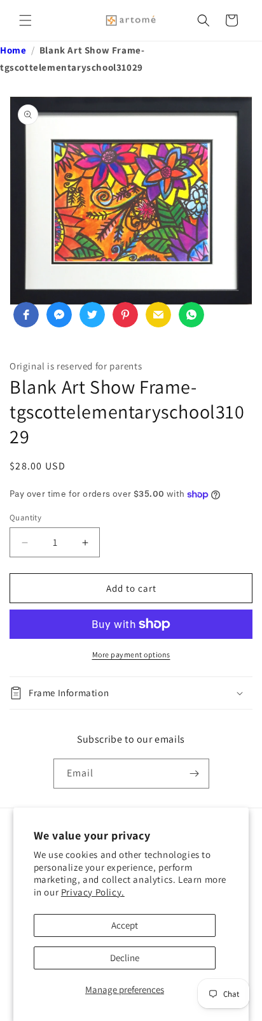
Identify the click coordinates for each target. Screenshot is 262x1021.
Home (13, 50)
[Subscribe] (195, 774)
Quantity (25, 517)
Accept (124, 925)
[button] (25, 20)
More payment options (131, 654)
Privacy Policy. (93, 892)
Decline (124, 958)
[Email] (158, 314)
